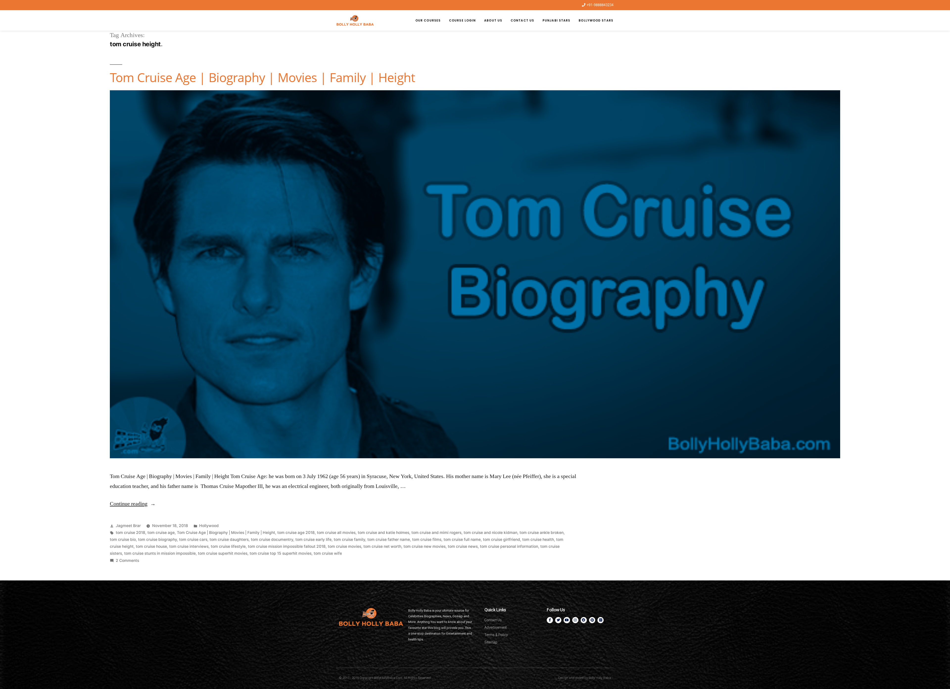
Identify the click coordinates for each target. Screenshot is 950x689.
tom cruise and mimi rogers (436, 532)
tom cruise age (161, 532)
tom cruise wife (328, 553)
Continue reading (133, 503)
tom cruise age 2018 (296, 532)
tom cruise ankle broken (542, 532)
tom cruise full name (462, 539)
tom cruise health (538, 539)
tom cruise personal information (509, 546)
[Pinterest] (592, 620)
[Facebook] (550, 620)
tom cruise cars (193, 539)
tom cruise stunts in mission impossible (160, 553)
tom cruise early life (313, 539)
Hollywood (209, 525)
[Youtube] (567, 620)
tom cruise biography (157, 539)
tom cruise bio (123, 539)
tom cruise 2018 (130, 532)
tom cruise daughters (229, 539)
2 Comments (127, 560)
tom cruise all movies (336, 532)
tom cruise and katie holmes (383, 532)
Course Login (462, 20)
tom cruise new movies (425, 546)
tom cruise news (463, 546)
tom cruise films (426, 539)
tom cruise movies (344, 546)
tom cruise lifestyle (228, 546)
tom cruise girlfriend (501, 539)
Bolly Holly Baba (600, 678)
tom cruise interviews (189, 546)
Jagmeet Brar (128, 525)
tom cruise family (349, 539)
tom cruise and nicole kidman (490, 532)
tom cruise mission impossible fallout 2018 (287, 546)
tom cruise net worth (382, 546)
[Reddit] (584, 620)
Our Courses (428, 20)
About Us (493, 20)
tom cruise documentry (272, 539)
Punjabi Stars (556, 20)
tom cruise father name (388, 539)
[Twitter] (558, 620)
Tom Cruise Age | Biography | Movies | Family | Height (262, 77)
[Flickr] (600, 620)
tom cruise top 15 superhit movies (280, 553)
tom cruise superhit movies (222, 553)
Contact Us (522, 20)
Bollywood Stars (596, 20)
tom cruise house (151, 546)
